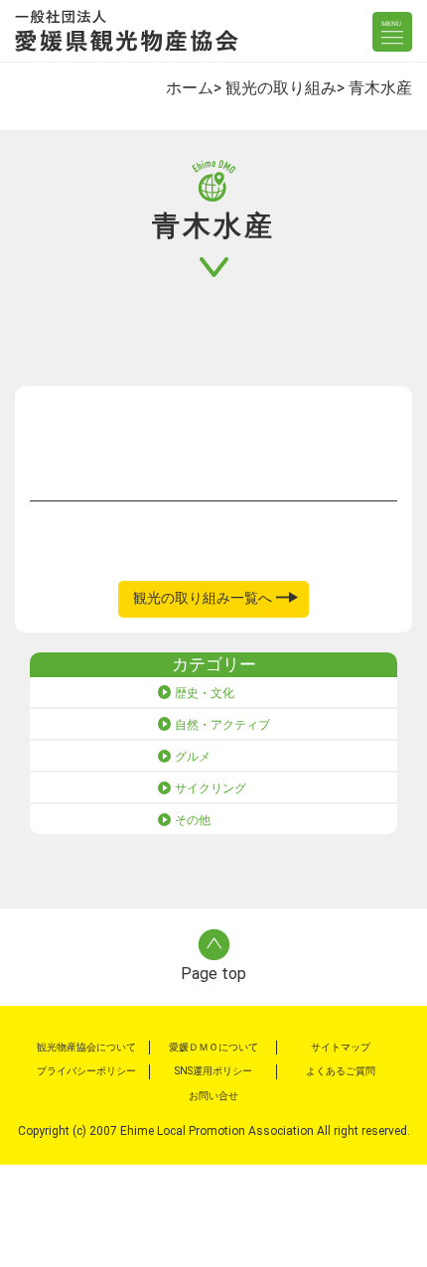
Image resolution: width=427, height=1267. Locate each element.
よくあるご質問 (340, 1070)
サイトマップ (340, 1047)
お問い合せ (213, 1095)
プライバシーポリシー (86, 1070)
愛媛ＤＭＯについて (213, 1047)
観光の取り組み (281, 87)
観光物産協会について (86, 1047)
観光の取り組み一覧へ (202, 598)
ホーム (190, 87)
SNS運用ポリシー (213, 1070)
